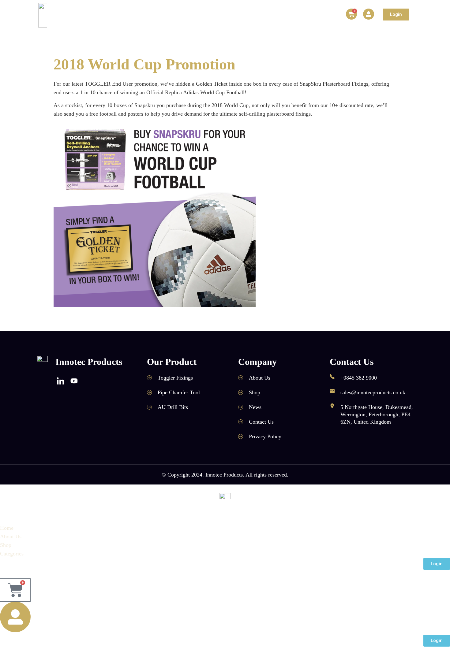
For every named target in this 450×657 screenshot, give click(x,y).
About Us (171, 15)
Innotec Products (88, 362)
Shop (200, 15)
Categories (230, 15)
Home (141, 15)
